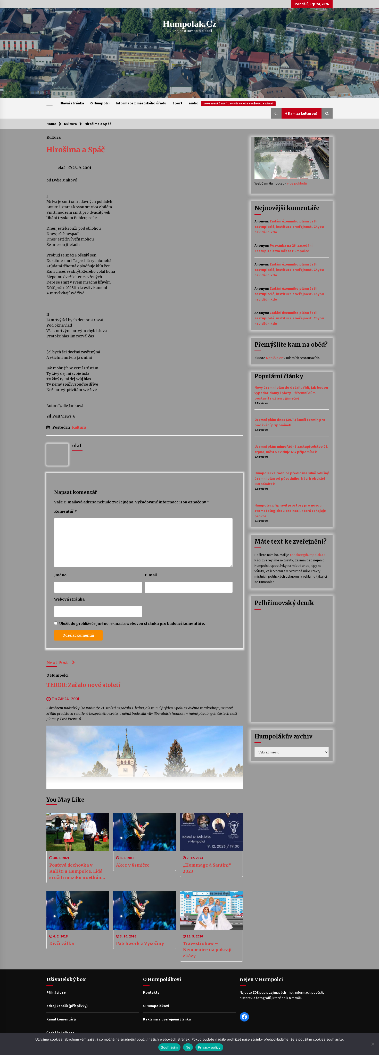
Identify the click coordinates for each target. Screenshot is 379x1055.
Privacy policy (209, 1047)
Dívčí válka (61, 943)
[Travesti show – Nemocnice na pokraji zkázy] (211, 910)
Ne (188, 1047)
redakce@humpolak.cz (307, 554)
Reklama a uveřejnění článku (167, 1019)
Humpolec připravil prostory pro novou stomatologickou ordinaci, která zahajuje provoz (290, 510)
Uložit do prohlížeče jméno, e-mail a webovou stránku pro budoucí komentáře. (132, 623)
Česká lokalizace (60, 1032)
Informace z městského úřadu (141, 103)
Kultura (53, 137)
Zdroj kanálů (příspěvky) (67, 1005)
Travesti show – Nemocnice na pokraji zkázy (207, 949)
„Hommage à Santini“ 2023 (207, 868)
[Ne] (372, 1043)
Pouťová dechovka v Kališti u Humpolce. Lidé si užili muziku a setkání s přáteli (77, 871)
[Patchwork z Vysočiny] (144, 910)
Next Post (57, 662)
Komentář (65, 511)
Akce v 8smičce (133, 865)
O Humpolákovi (156, 1005)
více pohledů (297, 183)
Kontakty (151, 992)
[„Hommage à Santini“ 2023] (211, 832)
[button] (276, 113)
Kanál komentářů (61, 1019)
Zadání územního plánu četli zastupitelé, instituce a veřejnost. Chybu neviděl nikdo (289, 226)
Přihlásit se (56, 992)
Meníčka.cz (274, 357)
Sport (177, 103)
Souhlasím (169, 1047)
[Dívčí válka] (77, 910)
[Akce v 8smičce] (144, 832)
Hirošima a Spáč (75, 149)
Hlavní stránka (72, 103)
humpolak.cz (190, 24)
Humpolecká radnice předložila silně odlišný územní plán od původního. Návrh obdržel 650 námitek (291, 478)
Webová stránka (69, 599)
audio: (231, 103)
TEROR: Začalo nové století (83, 685)
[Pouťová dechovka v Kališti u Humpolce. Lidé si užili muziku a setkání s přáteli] (77, 832)
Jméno (60, 575)
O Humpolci (100, 103)
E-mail (151, 575)
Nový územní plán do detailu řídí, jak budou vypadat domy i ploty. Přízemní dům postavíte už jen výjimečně (291, 393)
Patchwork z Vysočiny (140, 943)
